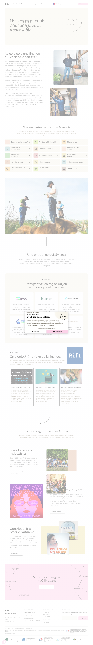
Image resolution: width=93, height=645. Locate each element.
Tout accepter (57, 331)
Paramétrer (35, 331)
